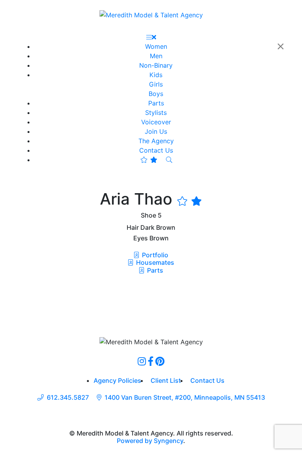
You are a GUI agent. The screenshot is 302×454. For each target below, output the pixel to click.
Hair (133, 227)
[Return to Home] (151, 14)
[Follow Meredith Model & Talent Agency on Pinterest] (159, 361)
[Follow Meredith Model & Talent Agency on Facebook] (150, 361)
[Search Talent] (169, 159)
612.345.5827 (68, 397)
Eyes (140, 238)
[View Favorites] (149, 159)
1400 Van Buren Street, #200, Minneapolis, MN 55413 (185, 397)
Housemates (154, 262)
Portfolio (154, 255)
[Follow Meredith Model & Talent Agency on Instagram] (142, 361)
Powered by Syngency (150, 441)
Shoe (148, 215)
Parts (154, 270)
